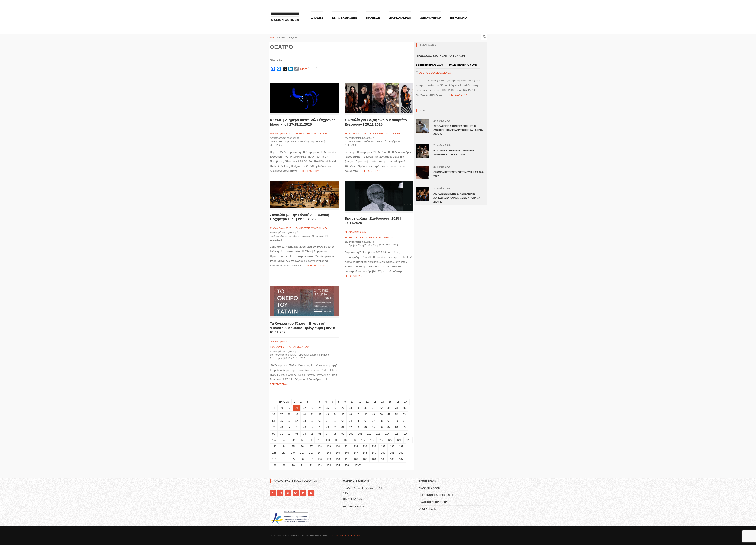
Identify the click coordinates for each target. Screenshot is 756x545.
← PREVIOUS (280, 401)
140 (292, 452)
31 (373, 407)
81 (342, 427)
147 (356, 452)
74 (289, 427)
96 (319, 433)
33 (388, 407)
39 (296, 414)
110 (301, 440)
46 (350, 414)
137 (401, 446)
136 (392, 446)
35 (404, 407)
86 (381, 427)
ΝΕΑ (325, 133)
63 (342, 420)
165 (383, 459)
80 (335, 427)
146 (347, 452)
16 (398, 401)
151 (392, 452)
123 (274, 446)
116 (354, 440)
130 (338, 446)
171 (301, 465)
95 (312, 433)
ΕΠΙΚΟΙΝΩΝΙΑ (458, 17)
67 (373, 420)
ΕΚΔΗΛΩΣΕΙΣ (302, 133)
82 (350, 427)
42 (319, 414)
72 (273, 427)
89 (404, 427)
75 (296, 427)
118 (372, 440)
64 (350, 420)
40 (304, 414)
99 (342, 433)
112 (319, 440)
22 (304, 407)
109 (292, 440)
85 (373, 427)
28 (350, 407)
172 (311, 465)
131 (347, 446)
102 (369, 433)
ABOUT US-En (427, 481)
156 (301, 459)
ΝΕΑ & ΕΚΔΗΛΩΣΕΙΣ (344, 17)
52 (396, 414)
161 (347, 459)
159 (329, 459)
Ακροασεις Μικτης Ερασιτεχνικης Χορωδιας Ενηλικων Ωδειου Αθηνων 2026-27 (456, 197)
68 (381, 420)
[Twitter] (303, 493)
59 (312, 420)
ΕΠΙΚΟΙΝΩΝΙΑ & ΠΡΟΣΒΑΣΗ (436, 495)
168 (274, 465)
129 (329, 446)
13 (374, 401)
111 (310, 440)
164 (374, 459)
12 (367, 401)
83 (358, 427)
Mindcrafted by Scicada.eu (345, 535)
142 (311, 452)
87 (388, 427)
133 (365, 446)
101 (360, 433)
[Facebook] (273, 493)
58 (304, 420)
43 (327, 414)
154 (283, 459)
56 (289, 420)
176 (347, 465)
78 (319, 427)
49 (373, 414)
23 (312, 407)
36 (273, 414)
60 (319, 420)
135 (383, 446)
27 (342, 407)
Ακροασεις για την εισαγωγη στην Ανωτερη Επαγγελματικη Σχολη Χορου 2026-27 (458, 130)
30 (365, 407)
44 (335, 414)
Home (271, 37)
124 (283, 446)
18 (273, 407)
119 (381, 440)
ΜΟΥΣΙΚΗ (316, 133)
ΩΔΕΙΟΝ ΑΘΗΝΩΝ (430, 17)
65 (358, 420)
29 (358, 407)
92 (289, 433)
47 (358, 414)
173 (320, 465)
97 (327, 433)
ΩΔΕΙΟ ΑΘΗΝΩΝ (384, 237)
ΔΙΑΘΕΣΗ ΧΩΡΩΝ (400, 17)
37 (281, 414)
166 (392, 459)
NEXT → (359, 465)
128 (320, 446)
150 (383, 452)
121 (399, 440)
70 (396, 420)
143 (320, 452)
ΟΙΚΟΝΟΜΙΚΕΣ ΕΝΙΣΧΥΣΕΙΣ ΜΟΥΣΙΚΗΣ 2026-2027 (458, 174)
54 (273, 420)
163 (365, 459)
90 (273, 433)
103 (378, 433)
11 (359, 401)
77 (312, 427)
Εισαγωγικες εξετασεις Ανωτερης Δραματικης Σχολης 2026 (454, 152)
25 (327, 407)
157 (311, 459)
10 (352, 401)
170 (292, 465)
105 (396, 433)
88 (396, 427)
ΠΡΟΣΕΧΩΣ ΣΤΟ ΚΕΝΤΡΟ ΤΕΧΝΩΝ (440, 55)
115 (345, 440)
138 (274, 452)
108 (283, 440)
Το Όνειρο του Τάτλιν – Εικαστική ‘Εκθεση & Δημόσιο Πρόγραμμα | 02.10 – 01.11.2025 (304, 328)
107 (274, 440)
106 (405, 433)
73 (281, 427)
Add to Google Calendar (436, 72)
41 (312, 414)
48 (365, 414)
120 (390, 440)
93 (296, 433)
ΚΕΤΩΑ (364, 237)
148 (365, 452)
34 (396, 407)
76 (304, 427)
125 (292, 446)
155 (292, 459)
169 (283, 465)
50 (381, 414)
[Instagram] (280, 493)
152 (401, 452)
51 (388, 414)
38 (289, 414)
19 (281, 407)
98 (335, 433)
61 (327, 420)
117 (363, 440)
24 (319, 407)
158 (320, 459)
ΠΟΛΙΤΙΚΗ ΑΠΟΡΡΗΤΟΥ (433, 502)
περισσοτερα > (311, 171)
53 (404, 414)
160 (338, 459)
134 (374, 446)
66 (365, 420)
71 (404, 420)
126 (301, 446)
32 (381, 407)
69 (388, 420)
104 (387, 433)
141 (301, 452)
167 (401, 459)
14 (382, 401)
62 (335, 420)
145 (338, 452)
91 (281, 433)
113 (328, 440)
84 (365, 427)
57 (296, 420)
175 (338, 465)
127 (311, 446)
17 (405, 401)
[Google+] (295, 493)
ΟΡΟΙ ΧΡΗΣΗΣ (427, 508)
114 (337, 440)
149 (374, 452)
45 (342, 414)
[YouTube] (288, 493)
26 (335, 407)
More (303, 69)
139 (283, 452)
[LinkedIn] (311, 493)
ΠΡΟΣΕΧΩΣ (373, 17)
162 (356, 459)
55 (281, 420)
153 (274, 459)
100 (351, 433)
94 (304, 433)
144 (329, 452)
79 (327, 427)
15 (390, 401)
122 (408, 440)
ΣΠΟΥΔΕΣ (317, 17)
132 (356, 446)
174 (329, 465)
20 (289, 407)
